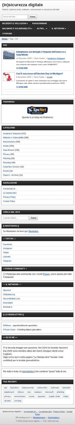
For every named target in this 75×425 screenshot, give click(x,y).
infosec (21, 392)
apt (5, 388)
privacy (7, 396)
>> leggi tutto (22, 68)
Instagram (7, 248)
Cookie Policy (9, 201)
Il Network (58, 28)
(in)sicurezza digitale (22, 5)
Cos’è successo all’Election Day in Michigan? (39, 73)
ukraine (7, 401)
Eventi (6, 171)
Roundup (7, 162)
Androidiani (8, 303)
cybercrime (42, 388)
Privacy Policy (9, 197)
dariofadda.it (28, 371)
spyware (41, 396)
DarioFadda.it (53, 417)
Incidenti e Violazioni (12, 133)
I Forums (7, 33)
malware (38, 392)
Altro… (41, 28)
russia (31, 396)
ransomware (19, 396)
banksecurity (28, 388)
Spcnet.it (7, 290)
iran (29, 392)
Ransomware (39, 23)
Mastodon (33, 231)
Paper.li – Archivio (11, 175)
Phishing (7, 158)
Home (4, 39)
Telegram (7, 261)
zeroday (17, 401)
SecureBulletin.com (11, 298)
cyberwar (55, 388)
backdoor (14, 388)
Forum (46, 274)
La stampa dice (10, 193)
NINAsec (7, 325)
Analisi (6, 146)
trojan (65, 396)
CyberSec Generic (11, 167)
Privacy (6, 154)
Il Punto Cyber (9, 329)
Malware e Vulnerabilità (16, 28)
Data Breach (8, 150)
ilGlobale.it (7, 307)
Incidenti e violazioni (14, 23)
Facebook (7, 244)
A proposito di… (10, 189)
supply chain (54, 396)
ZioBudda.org (9, 294)
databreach (9, 392)
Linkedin (6, 257)
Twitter (6, 252)
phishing (60, 392)
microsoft (49, 392)
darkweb (66, 388)
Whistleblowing (39, 417)
